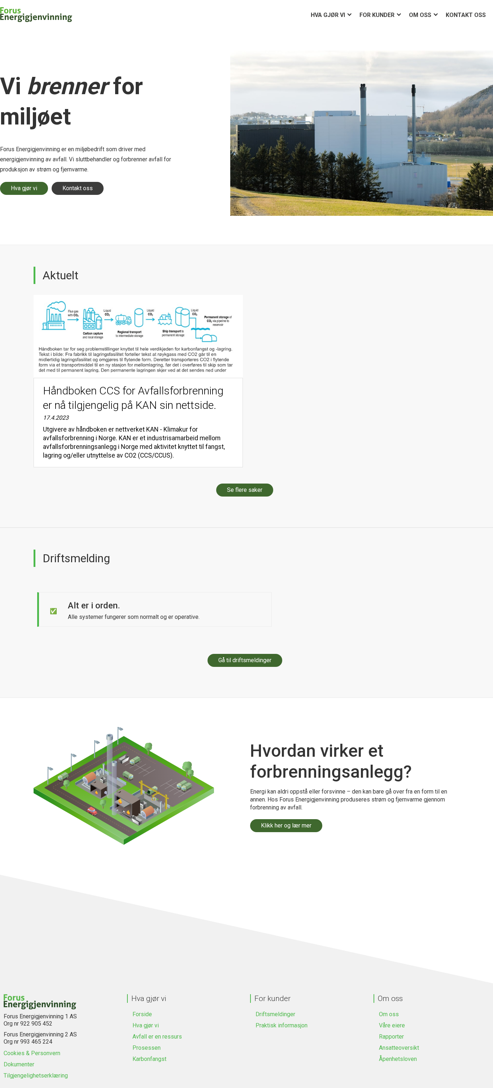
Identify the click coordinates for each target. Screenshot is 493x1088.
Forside (142, 1014)
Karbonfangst (149, 1059)
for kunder (376, 15)
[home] (36, 14)
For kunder (272, 998)
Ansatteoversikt (399, 1047)
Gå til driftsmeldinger (244, 660)
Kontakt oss (466, 15)
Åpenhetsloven (398, 1059)
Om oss (420, 15)
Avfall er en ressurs (157, 1036)
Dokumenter (19, 1064)
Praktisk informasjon (281, 1025)
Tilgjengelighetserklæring (36, 1075)
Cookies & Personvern (32, 1053)
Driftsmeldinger (275, 1014)
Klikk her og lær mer (286, 825)
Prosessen (146, 1047)
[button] (335, 14)
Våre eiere (392, 1025)
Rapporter (391, 1036)
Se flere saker (244, 489)
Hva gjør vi (328, 15)
